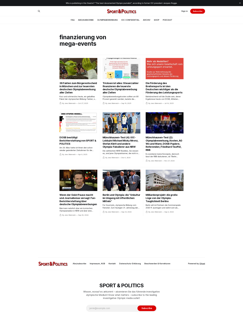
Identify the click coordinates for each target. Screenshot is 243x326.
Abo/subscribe (79, 263)
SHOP (156, 20)
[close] (240, 3)
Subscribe (197, 11)
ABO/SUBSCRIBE (86, 20)
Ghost (202, 263)
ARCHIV (146, 20)
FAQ (73, 20)
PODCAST (167, 20)
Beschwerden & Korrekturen (157, 263)
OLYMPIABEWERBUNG (107, 20)
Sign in (184, 11)
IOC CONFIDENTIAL (130, 20)
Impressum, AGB (97, 263)
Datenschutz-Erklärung (130, 263)
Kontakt (112, 263)
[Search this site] (39, 11)
